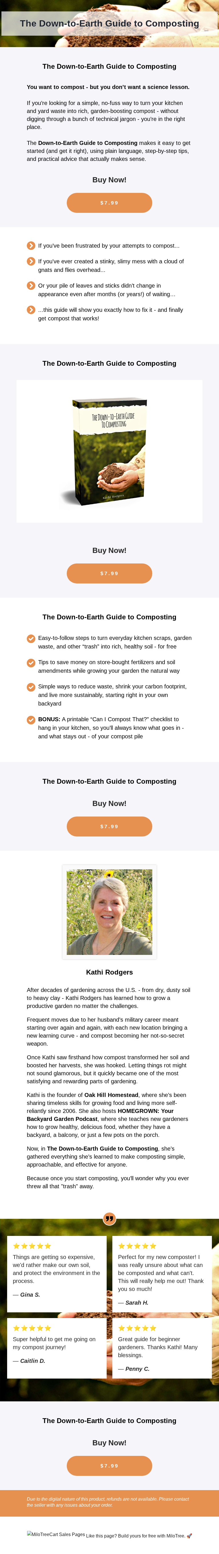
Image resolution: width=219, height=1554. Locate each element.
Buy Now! (109, 179)
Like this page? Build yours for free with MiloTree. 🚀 (139, 1535)
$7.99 (109, 203)
